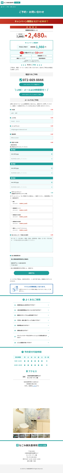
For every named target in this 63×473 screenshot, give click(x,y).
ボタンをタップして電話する (31, 84)
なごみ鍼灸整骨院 (10, 3)
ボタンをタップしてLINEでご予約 (31, 94)
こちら (34, 386)
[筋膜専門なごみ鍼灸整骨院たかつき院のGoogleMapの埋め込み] (31, 397)
